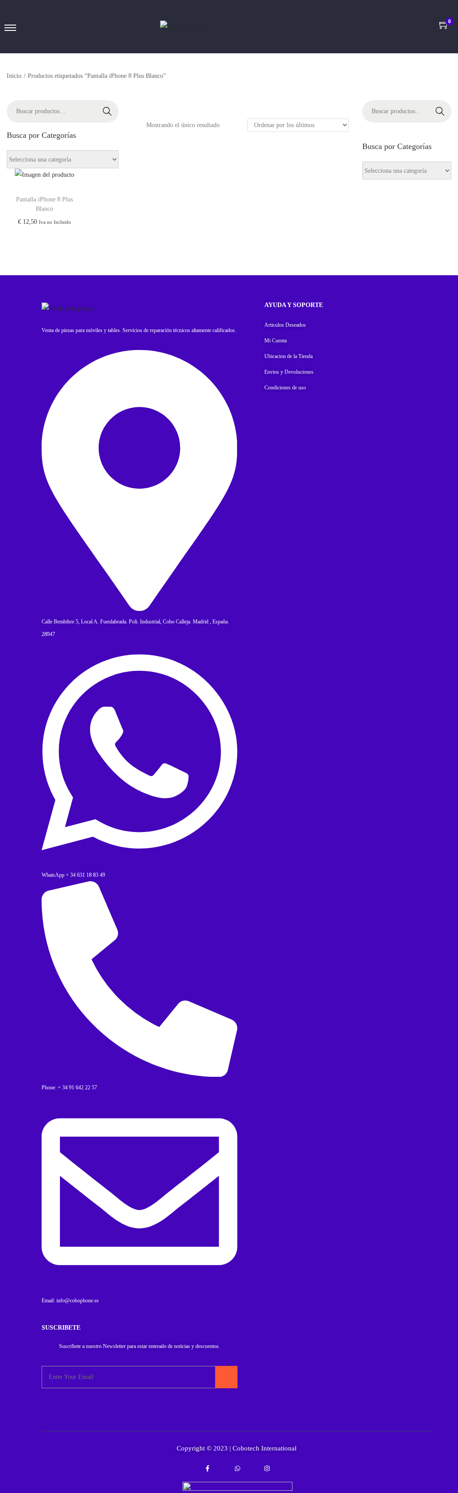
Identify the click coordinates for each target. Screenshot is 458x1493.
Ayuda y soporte (293, 305)
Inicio (14, 76)
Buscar (107, 111)
